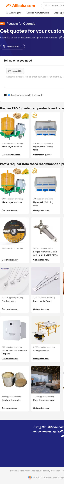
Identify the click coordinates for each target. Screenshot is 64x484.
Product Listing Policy (20, 471)
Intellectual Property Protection (46, 471)
